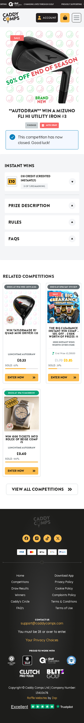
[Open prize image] (12, 181)
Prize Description (29, 206)
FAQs (13, 239)
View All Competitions (38, 489)
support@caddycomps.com (42, 623)
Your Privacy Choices (42, 640)
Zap (54, 698)
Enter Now (16, 377)
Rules (15, 222)
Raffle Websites (37, 698)
